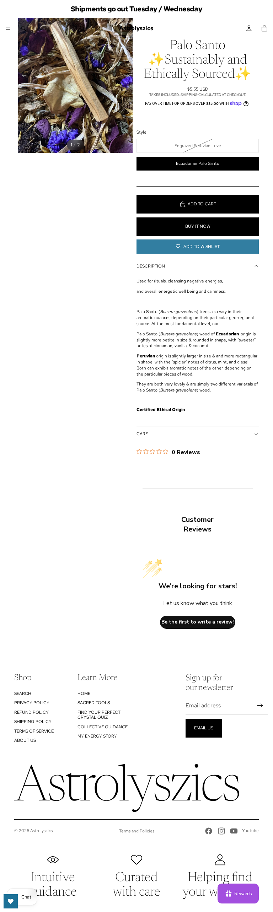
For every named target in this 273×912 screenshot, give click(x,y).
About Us (25, 740)
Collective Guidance (102, 727)
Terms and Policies (136, 831)
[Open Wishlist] (11, 901)
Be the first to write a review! (197, 622)
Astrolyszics (41, 830)
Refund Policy (31, 712)
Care (142, 434)
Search (22, 693)
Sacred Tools (93, 703)
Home (83, 693)
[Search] (23, 28)
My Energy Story (97, 736)
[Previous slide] (22, 76)
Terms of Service (34, 731)
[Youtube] (234, 831)
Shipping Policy (33, 721)
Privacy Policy (31, 703)
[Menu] (8, 28)
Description (150, 266)
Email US (203, 728)
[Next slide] (128, 76)
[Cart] (264, 28)
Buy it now (197, 226)
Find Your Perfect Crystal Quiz (99, 714)
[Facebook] (208, 831)
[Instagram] (221, 831)
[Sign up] (260, 705)
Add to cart (202, 204)
